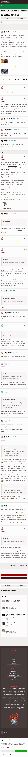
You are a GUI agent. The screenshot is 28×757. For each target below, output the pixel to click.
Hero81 (6, 608)
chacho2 (6, 140)
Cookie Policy (20, 746)
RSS (25, 736)
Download (14, 663)
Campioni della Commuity (14, 675)
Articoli (14, 655)
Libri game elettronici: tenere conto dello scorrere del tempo (15, 630)
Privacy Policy (9, 736)
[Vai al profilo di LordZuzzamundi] (2, 119)
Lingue (3, 736)
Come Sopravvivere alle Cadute (12, 600)
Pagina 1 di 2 (12, 28)
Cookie (20, 736)
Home (14, 652)
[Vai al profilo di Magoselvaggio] (2, 421)
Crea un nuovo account (14, 574)
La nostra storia (14, 671)
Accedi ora (14, 578)
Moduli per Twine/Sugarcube (12, 623)
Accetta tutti (22, 751)
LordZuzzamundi (8, 118)
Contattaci (16, 736)
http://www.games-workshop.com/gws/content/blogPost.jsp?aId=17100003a (11, 167)
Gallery (14, 665)
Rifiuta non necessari (8, 751)
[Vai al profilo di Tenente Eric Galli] (2, 87)
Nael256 (7, 601)
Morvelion (5, 22)
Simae (5, 290)
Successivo (22, 28)
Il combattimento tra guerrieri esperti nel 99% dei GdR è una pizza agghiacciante (15, 615)
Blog (14, 661)
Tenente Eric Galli (8, 87)
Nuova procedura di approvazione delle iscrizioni (10, 6)
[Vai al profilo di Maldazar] (2, 214)
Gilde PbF (14, 659)
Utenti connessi (14, 679)
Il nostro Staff (14, 677)
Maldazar (6, 213)
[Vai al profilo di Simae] (2, 291)
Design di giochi (12, 608)
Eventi (14, 681)
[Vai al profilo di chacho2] (2, 141)
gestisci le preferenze (5, 747)
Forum (14, 657)
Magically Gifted (9, 607)
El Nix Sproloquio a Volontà (15, 601)
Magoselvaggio (7, 420)
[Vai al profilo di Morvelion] (2, 22)
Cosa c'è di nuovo (14, 673)
